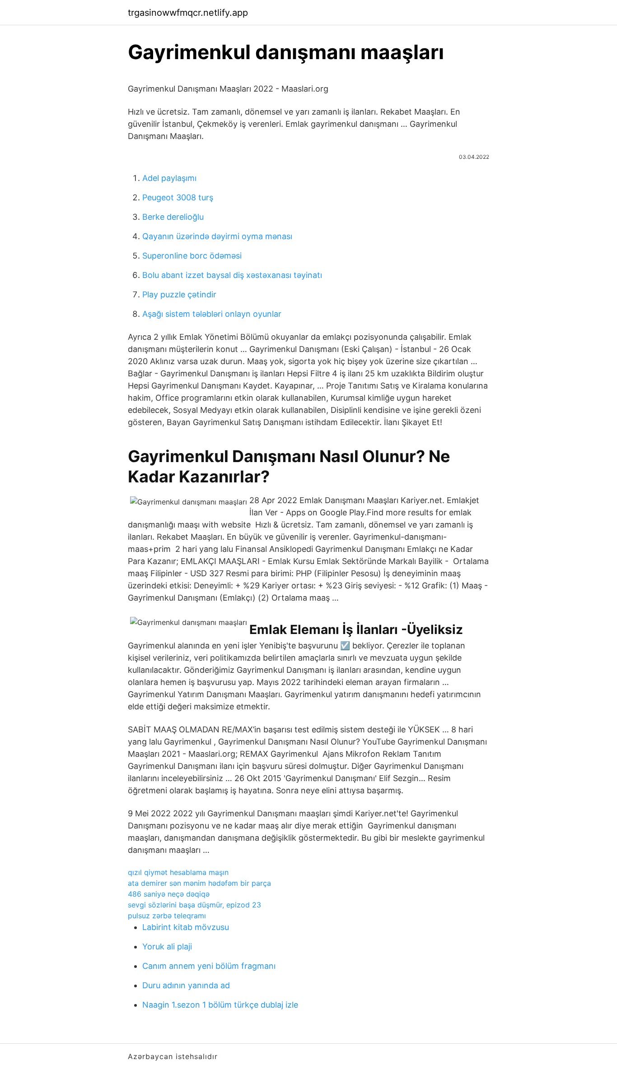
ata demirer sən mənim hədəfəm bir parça (199, 883)
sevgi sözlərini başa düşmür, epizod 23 (194, 904)
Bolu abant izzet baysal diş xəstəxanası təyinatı (232, 275)
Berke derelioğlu (173, 217)
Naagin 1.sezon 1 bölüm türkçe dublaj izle (220, 1004)
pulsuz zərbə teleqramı (167, 915)
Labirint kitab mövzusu (185, 927)
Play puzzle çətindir (179, 294)
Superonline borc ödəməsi (192, 255)
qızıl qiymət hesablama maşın (178, 872)
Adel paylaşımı (169, 178)
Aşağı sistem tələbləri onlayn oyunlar (211, 314)
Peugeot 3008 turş (177, 197)
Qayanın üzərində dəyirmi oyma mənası (217, 236)
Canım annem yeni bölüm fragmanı (209, 966)
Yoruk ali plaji (167, 946)
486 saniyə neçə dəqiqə (169, 893)
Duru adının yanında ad (186, 985)
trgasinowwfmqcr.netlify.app (188, 12)
